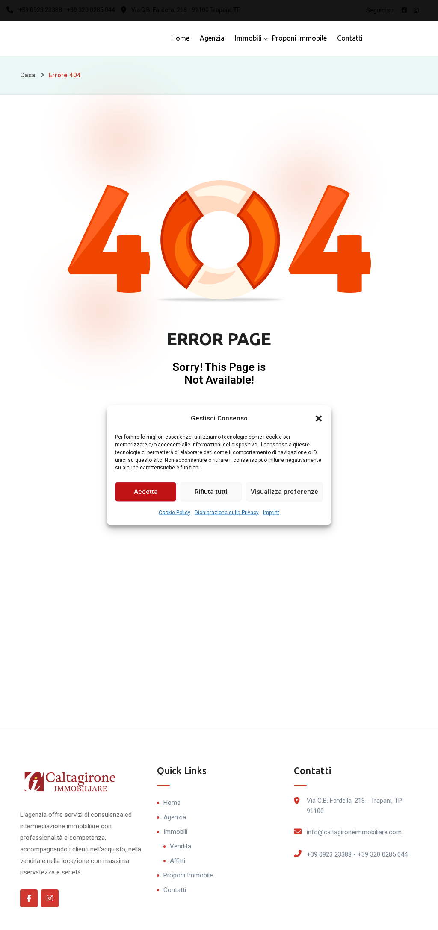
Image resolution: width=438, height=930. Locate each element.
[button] (318, 418)
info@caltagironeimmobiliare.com (354, 832)
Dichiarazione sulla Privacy (227, 512)
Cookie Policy (174, 512)
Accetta (146, 492)
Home (180, 38)
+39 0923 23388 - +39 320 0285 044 (357, 854)
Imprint (271, 512)
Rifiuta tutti (211, 492)
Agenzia (212, 38)
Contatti (350, 38)
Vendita (180, 846)
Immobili (248, 38)
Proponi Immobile (299, 38)
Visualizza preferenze (284, 492)
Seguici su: (380, 10)
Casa (28, 75)
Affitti (177, 861)
